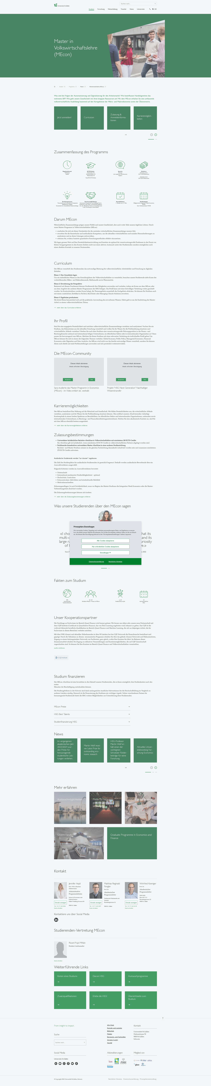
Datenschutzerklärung (96, 561)
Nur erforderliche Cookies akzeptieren (105, 547)
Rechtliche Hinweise (115, 561)
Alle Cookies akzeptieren (105, 541)
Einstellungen (104, 553)
